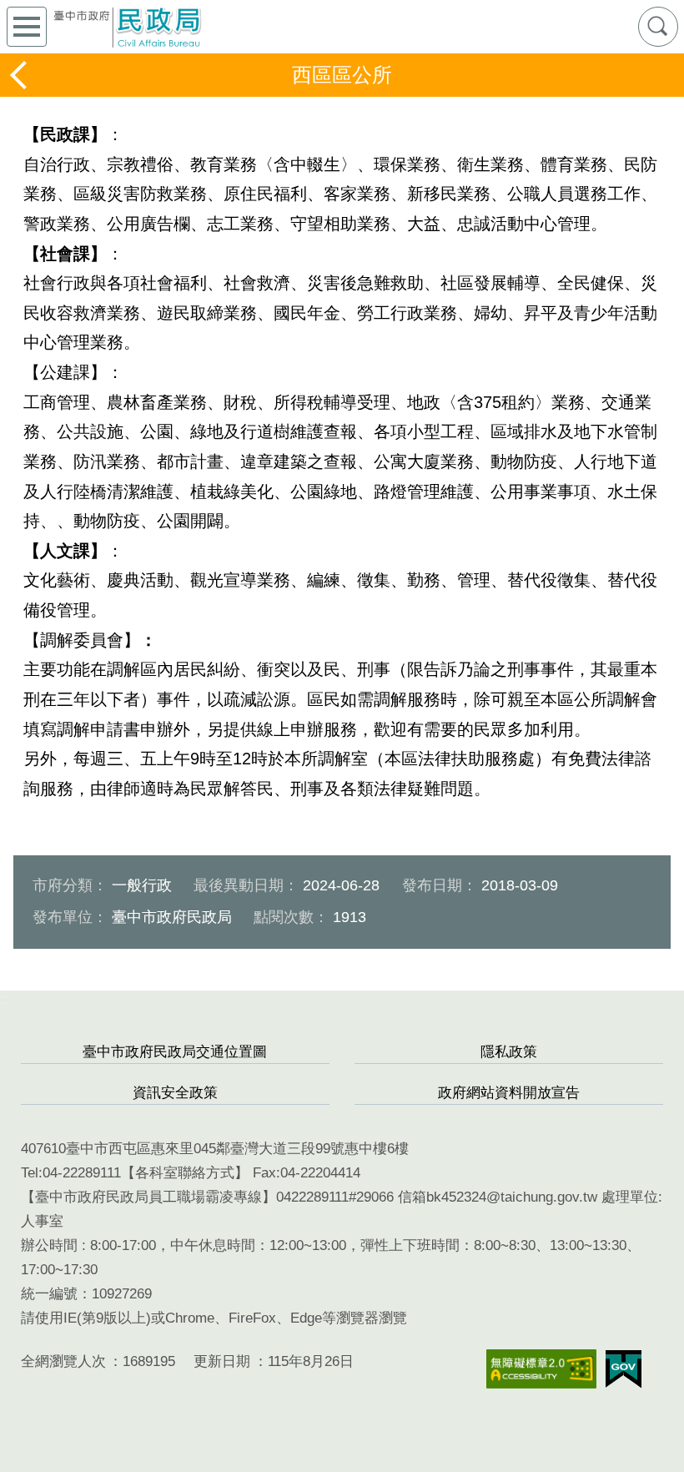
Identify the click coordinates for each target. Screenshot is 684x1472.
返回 (20, 75)
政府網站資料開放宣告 (509, 1093)
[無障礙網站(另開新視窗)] (541, 1369)
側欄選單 (26, 27)
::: (6, 999)
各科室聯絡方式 (184, 1173)
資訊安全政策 (175, 1093)
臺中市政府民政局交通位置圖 (175, 1052)
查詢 (658, 27)
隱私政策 (508, 1052)
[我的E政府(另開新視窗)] (623, 1369)
